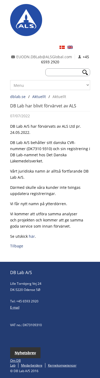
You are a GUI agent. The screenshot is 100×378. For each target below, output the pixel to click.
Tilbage (16, 245)
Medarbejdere (31, 365)
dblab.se (18, 96)
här (32, 236)
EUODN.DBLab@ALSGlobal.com (44, 56)
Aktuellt (39, 96)
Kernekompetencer (62, 365)
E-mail (14, 307)
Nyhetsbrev (25, 352)
